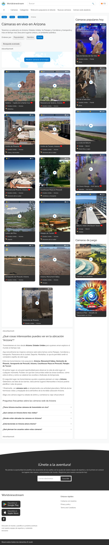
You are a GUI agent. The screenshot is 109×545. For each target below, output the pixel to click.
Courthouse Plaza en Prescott (51, 190)
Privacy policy (65, 504)
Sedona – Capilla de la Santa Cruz (18, 103)
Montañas (10, 109)
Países (12, 17)
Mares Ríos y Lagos (84, 149)
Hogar (4, 17)
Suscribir (65, 479)
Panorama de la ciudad (49, 152)
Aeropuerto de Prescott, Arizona (17, 277)
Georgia (81, 146)
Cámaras (14, 10)
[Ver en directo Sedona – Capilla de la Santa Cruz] (19, 101)
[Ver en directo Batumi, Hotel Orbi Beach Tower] (90, 223)
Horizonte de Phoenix (31, 320)
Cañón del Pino (10, 233)
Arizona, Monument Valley (50, 277)
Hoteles (81, 232)
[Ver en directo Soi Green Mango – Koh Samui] (90, 184)
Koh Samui (89, 189)
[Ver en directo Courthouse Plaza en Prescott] (54, 188)
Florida (92, 59)
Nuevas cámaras (64, 10)
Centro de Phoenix (13, 146)
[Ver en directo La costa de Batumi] (90, 140)
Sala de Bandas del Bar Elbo (88, 56)
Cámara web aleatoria (81, 10)
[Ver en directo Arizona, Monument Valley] (54, 274)
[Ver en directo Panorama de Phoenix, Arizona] (19, 188)
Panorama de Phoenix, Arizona (17, 190)
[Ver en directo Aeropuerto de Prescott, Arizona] (19, 274)
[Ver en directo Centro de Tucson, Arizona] (54, 144)
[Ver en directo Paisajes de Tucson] (54, 231)
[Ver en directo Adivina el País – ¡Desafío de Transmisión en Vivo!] (90, 311)
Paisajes (44, 283)
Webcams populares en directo (43, 10)
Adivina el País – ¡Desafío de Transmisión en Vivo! (87, 314)
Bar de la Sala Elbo (83, 99)
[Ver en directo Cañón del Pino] (19, 231)
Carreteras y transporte (49, 196)
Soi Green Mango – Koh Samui (89, 186)
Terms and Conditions (68, 508)
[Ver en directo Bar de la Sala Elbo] (90, 97)
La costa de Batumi (84, 143)
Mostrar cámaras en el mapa (37, 60)
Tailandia (81, 189)
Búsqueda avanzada (11, 44)
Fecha (39, 37)
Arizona (21, 106)
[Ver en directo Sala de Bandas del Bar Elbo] (90, 54)
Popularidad (18, 37)
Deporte (9, 239)
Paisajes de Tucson (48, 233)
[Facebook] (4, 519)
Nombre (30, 37)
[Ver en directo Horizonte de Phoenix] (37, 318)
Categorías (24, 10)
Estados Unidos (23, 17)
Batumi (87, 146)
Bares (80, 62)
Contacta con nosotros (68, 501)
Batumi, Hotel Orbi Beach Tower (89, 226)
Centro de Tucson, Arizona (51, 146)
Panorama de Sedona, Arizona (52, 103)
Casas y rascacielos (13, 152)
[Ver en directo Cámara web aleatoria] (90, 274)
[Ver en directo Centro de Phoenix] (19, 144)
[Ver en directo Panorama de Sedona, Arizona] (54, 101)
